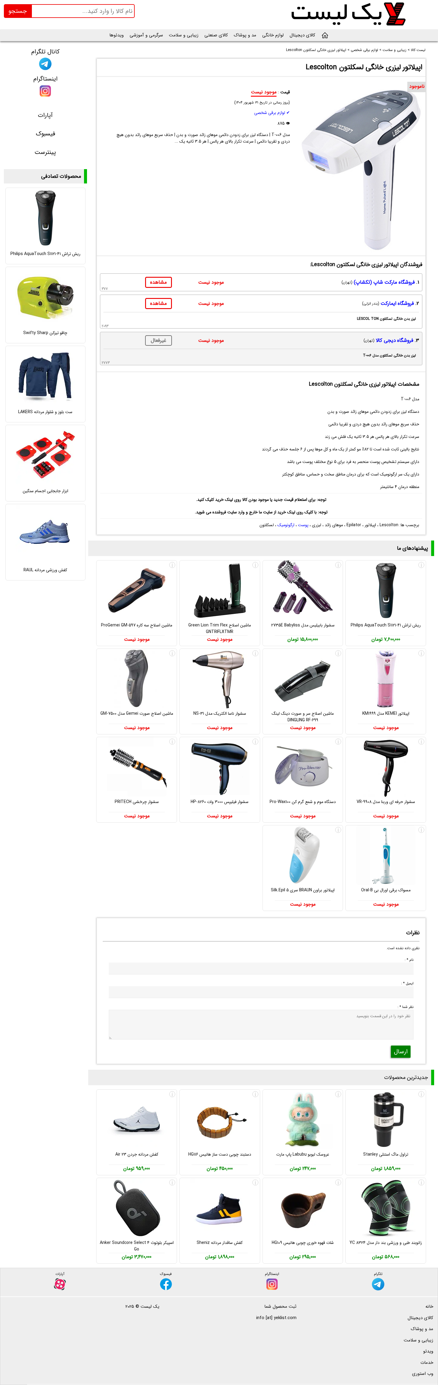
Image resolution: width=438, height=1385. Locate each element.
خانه (429, 1306)
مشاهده (158, 282)
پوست (303, 525)
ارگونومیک (285, 525)
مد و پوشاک (245, 35)
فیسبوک (45, 133)
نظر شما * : (405, 1007)
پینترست (45, 152)
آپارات (45, 115)
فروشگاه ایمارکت (397, 303)
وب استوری (422, 1373)
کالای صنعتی (216, 35)
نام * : (409, 960)
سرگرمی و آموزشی (146, 35)
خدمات (426, 1362)
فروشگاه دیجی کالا (394, 340)
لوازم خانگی (273, 35)
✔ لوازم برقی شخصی (272, 112)
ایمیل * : (407, 983)
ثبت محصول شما (280, 1306)
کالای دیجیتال (302, 35)
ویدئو (428, 1351)
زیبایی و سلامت (183, 35)
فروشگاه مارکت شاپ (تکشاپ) (384, 282)
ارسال (401, 1051)
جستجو (17, 11)
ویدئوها (116, 35)
